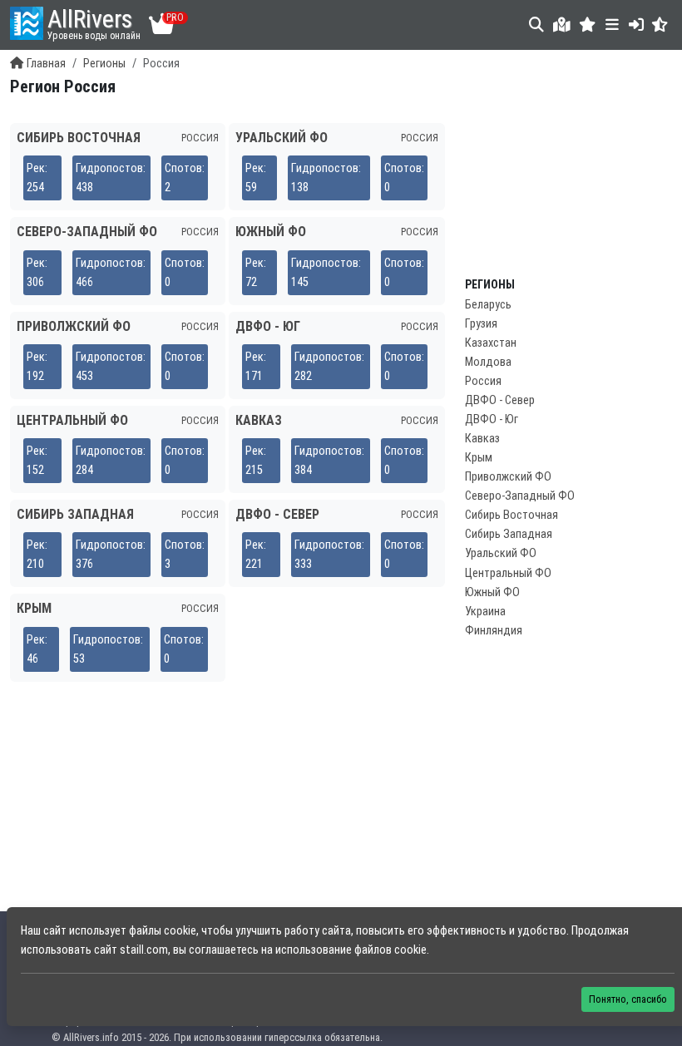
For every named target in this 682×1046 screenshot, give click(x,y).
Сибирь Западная (508, 534)
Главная (46, 64)
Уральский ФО (500, 553)
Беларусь (488, 305)
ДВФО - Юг (491, 419)
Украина (485, 611)
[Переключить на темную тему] (660, 24)
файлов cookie (390, 950)
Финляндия (493, 631)
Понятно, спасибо (628, 999)
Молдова (488, 362)
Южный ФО (492, 592)
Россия (483, 381)
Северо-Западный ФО (520, 496)
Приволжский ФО (508, 477)
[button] (587, 24)
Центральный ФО (508, 573)
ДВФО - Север (500, 400)
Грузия (481, 324)
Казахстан (490, 343)
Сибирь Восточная (511, 515)
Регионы (104, 64)
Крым (478, 458)
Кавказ (482, 439)
